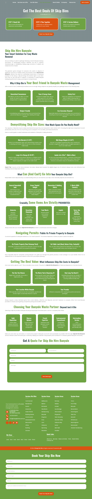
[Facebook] (7, 422)
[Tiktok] (13, 422)
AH (60, 448)
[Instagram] (10, 422)
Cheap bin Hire (38, 448)
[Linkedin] (16, 422)
